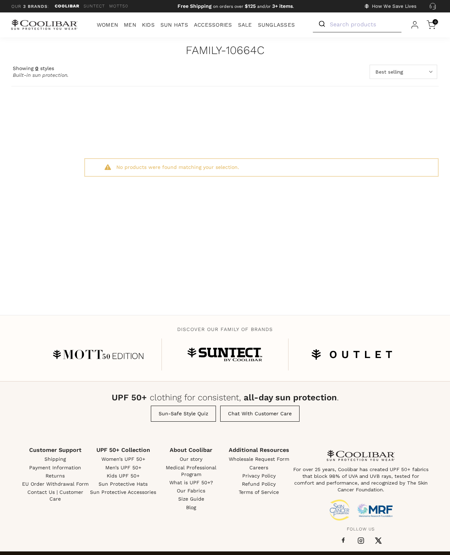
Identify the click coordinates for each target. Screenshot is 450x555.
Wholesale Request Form (259, 459)
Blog (191, 507)
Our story (191, 459)
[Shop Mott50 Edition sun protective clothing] (98, 354)
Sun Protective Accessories (123, 492)
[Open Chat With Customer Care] (433, 6)
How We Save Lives (394, 6)
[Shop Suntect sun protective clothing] (225, 354)
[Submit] (321, 24)
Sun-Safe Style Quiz (183, 413)
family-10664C (225, 50)
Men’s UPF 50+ (123, 467)
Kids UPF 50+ (123, 476)
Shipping (55, 459)
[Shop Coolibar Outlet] (351, 354)
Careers (258, 467)
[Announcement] (236, 6)
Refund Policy (259, 484)
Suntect (94, 6)
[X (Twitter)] (378, 540)
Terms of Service (259, 492)
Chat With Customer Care (260, 413)
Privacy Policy (259, 476)
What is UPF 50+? (191, 482)
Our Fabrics (191, 490)
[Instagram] (361, 540)
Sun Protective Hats (123, 484)
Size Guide (191, 499)
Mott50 (118, 6)
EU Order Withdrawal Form (55, 484)
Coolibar (67, 6)
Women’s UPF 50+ (123, 459)
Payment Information (55, 467)
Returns (55, 476)
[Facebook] (343, 540)
